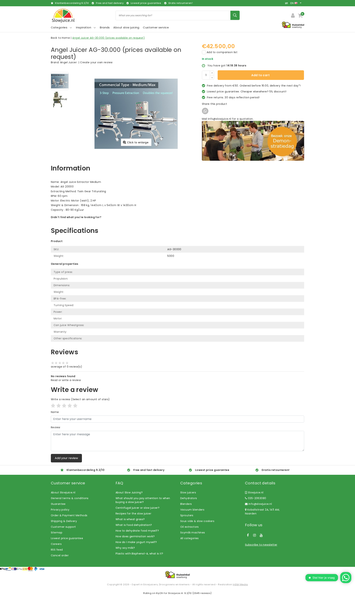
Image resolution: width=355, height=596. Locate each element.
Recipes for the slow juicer (133, 513)
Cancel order (60, 555)
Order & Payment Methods (69, 515)
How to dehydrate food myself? (137, 531)
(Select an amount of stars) (80, 399)
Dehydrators (188, 498)
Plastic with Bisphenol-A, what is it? (139, 553)
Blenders (186, 504)
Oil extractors (189, 527)
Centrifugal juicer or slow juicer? (137, 508)
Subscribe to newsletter (261, 545)
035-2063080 (256, 498)
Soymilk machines (192, 532)
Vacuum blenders (192, 509)
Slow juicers (188, 492)
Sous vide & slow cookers (197, 521)
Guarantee (58, 504)
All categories (189, 538)
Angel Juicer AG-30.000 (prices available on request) (108, 38)
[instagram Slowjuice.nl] (254, 535)
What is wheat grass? (130, 519)
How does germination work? (135, 536)
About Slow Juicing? (129, 492)
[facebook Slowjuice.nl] (248, 535)
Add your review (66, 458)
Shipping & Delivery (64, 521)
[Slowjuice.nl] (63, 16)
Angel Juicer (68, 62)
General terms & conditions (70, 498)
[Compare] (287, 3)
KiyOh (159, 593)
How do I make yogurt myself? (136, 542)
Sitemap (56, 532)
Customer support (63, 527)
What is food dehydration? (134, 525)
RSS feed (57, 550)
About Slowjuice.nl (63, 492)
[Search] (235, 15)
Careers (56, 544)
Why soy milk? (125, 548)
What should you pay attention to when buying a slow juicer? (143, 500)
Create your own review (96, 62)
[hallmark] (293, 25)
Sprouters (186, 515)
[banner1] (253, 140)
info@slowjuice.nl (260, 504)
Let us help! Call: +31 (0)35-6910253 (75, 221)
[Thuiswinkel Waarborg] (177, 574)
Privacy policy (60, 509)
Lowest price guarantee (67, 538)
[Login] (293, 15)
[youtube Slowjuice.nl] (261, 535)
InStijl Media (240, 584)
